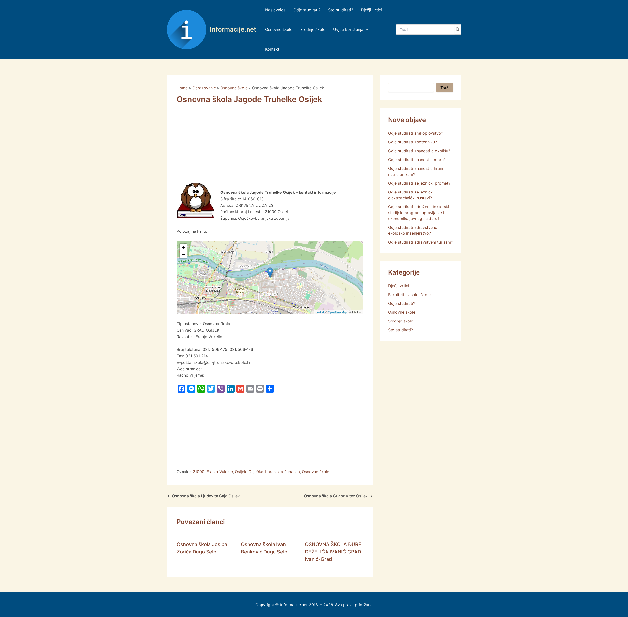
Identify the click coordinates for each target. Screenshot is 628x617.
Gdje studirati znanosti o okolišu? (419, 150)
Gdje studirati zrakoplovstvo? (415, 133)
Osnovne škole (315, 471)
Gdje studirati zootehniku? (412, 142)
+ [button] (183, 247)
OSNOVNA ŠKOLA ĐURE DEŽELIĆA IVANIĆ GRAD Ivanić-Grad (333, 551)
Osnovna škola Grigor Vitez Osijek (338, 496)
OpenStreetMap (337, 312)
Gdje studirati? (401, 303)
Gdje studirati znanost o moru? (416, 159)
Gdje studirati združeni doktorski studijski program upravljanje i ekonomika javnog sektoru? (418, 212)
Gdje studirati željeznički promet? (419, 183)
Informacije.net (233, 29)
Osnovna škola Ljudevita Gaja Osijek (203, 496)
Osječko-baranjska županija (274, 471)
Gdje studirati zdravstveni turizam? (420, 242)
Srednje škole (400, 321)
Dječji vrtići (398, 285)
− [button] (183, 255)
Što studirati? (400, 329)
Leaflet (320, 312)
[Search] (458, 29)
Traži (444, 87)
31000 (198, 471)
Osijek (240, 471)
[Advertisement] (270, 146)
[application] (365, 29)
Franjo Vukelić (220, 471)
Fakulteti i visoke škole (409, 294)
